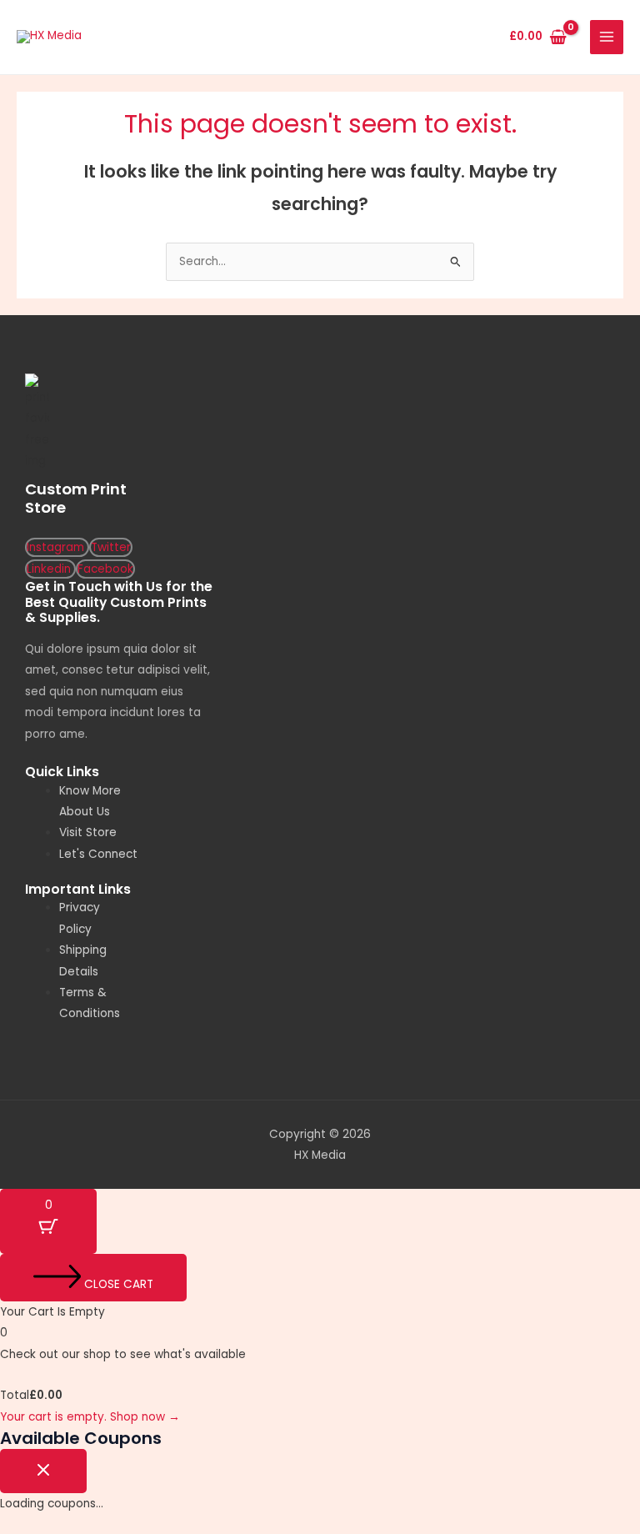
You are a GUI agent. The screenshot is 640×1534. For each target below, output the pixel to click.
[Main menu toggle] (607, 37)
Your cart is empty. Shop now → (90, 1417)
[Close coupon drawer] (43, 1471)
